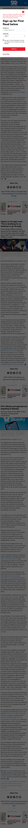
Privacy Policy (6, 54)
